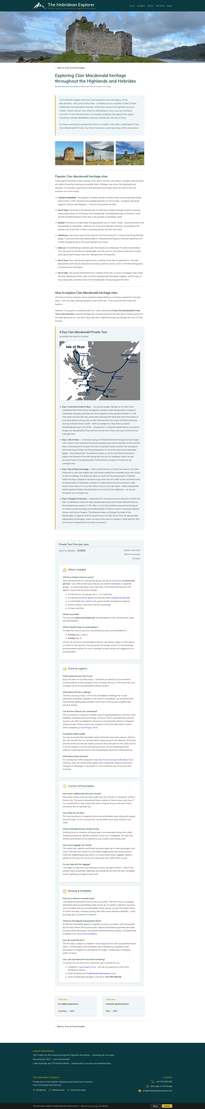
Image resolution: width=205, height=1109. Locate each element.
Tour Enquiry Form (89, 727)
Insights (141, 6)
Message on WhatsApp (161, 1086)
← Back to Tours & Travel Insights (70, 68)
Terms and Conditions (87, 934)
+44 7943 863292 (164, 1081)
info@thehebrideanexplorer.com (101, 973)
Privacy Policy (93, 1106)
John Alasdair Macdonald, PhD (71, 86)
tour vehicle (86, 601)
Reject (155, 1106)
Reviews (160, 6)
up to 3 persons (113, 580)
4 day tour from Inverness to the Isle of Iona (113, 759)
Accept (167, 1106)
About (151, 6)
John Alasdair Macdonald (117, 597)
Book (169, 6)
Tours (132, 6)
